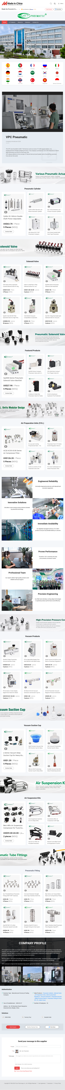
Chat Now (59, 9)
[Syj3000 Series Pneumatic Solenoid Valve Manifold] (53, 274)
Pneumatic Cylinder (48, 993)
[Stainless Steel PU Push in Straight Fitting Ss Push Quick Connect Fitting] (32, 914)
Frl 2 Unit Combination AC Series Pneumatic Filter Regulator (54, 467)
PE (37, 1000)
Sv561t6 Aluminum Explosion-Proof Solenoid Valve (53, 395)
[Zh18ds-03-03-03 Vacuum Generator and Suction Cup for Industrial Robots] (32, 680)
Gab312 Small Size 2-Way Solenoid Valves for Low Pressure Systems (30, 285)
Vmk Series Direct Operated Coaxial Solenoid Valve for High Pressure (11, 285)
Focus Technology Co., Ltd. (21, 1083)
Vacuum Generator (46, 996)
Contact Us (35, 22)
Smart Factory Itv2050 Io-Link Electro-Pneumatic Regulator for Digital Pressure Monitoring (53, 660)
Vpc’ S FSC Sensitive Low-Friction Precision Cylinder (54, 210)
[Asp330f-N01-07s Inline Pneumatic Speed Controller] (11, 914)
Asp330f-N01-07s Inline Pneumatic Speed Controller (10, 926)
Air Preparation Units (40, 995)
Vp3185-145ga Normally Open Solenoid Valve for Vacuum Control (53, 316)
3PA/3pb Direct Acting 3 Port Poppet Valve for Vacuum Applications (53, 372)
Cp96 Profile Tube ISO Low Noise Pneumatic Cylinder (35, 210)
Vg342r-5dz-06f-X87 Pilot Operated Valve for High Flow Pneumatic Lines (10, 316)
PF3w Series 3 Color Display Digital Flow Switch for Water (10, 691)
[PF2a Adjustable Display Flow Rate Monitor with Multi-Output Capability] (32, 649)
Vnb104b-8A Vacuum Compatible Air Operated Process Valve (30, 316)
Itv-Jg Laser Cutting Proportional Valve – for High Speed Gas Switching (35, 445)
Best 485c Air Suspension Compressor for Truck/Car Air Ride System (13, 826)
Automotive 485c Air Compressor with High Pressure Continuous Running (53, 819)
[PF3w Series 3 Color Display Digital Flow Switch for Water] (11, 680)
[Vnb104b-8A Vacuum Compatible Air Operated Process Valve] (32, 305)
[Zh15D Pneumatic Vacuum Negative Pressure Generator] (53, 680)
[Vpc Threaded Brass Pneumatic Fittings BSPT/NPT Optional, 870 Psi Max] (11, 883)
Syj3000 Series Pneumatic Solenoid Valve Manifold (52, 285)
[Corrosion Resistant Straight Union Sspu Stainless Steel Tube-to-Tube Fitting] (32, 883)
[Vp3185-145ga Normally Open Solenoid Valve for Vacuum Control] (53, 305)
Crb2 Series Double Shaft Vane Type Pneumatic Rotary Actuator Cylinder (53, 233)
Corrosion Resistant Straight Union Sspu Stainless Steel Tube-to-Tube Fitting (32, 895)
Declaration (50, 1083)
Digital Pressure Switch (41, 998)
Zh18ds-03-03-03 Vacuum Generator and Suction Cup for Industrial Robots (32, 691)
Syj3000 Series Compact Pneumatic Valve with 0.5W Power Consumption (35, 372)
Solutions (27, 22)
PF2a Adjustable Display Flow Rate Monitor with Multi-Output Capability (32, 660)
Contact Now (8, 231)
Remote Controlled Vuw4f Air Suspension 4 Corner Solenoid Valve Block (54, 842)
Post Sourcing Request (55, 3)
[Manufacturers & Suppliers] (12, 3)
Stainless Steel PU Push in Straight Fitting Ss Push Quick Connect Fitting (32, 926)
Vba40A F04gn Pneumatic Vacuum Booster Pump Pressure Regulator (10, 660)
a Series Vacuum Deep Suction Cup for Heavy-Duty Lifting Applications (13, 754)
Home (4, 22)
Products (12, 22)
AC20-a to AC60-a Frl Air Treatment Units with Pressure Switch (34, 467)
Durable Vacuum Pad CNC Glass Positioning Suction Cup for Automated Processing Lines (54, 770)
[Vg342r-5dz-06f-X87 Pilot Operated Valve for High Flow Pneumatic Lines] (11, 305)
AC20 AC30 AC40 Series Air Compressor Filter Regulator (12, 451)
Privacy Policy (57, 1083)
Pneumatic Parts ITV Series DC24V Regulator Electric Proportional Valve (54, 445)
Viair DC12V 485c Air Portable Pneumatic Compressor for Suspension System (35, 842)
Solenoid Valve (57, 993)
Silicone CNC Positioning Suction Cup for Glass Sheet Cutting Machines (35, 770)
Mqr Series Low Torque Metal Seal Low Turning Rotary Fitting (53, 894)
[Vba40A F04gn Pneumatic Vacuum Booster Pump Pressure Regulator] (11, 649)
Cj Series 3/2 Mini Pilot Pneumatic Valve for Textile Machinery (35, 395)
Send (17, 1068)
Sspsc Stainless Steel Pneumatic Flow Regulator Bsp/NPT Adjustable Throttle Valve (53, 926)
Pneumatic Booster (57, 996)
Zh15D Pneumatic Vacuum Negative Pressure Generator (52, 691)
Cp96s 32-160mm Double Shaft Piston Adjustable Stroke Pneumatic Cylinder (13, 217)
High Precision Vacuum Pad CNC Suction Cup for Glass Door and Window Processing (35, 747)
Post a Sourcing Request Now (23, 1071)
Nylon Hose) (42, 1000)
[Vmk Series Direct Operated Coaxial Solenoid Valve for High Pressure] (11, 274)
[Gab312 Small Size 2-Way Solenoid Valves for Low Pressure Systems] (32, 274)
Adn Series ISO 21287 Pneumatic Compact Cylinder (34, 233)
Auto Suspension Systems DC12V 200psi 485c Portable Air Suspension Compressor (35, 819)
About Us (20, 22)
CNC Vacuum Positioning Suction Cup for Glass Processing (54, 747)
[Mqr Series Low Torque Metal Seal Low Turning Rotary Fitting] (53, 883)
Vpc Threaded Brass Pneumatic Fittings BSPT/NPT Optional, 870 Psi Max (11, 895)
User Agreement (42, 1083)
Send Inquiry (49, 9)
